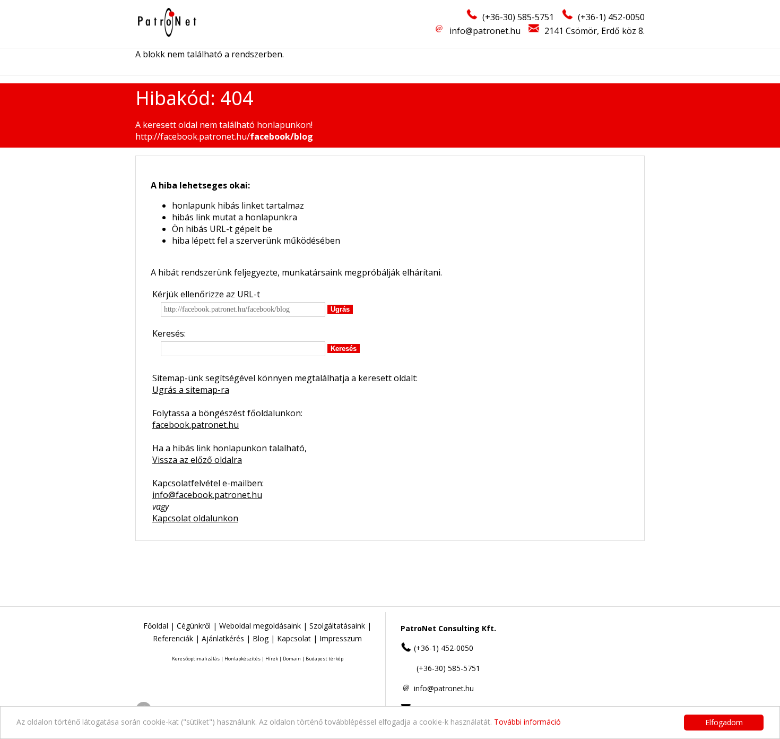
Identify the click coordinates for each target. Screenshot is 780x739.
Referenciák (173, 638)
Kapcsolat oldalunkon (195, 518)
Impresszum (340, 638)
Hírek (271, 658)
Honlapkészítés (242, 658)
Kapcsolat (294, 638)
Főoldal (155, 626)
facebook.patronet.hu (195, 425)
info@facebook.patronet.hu (207, 495)
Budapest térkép (324, 658)
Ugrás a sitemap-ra (190, 390)
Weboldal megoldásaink (260, 626)
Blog (260, 638)
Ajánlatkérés (223, 638)
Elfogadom (724, 722)
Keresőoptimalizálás (196, 658)
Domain (292, 658)
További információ (527, 722)
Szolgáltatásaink (337, 626)
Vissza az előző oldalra (197, 460)
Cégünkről (194, 626)
